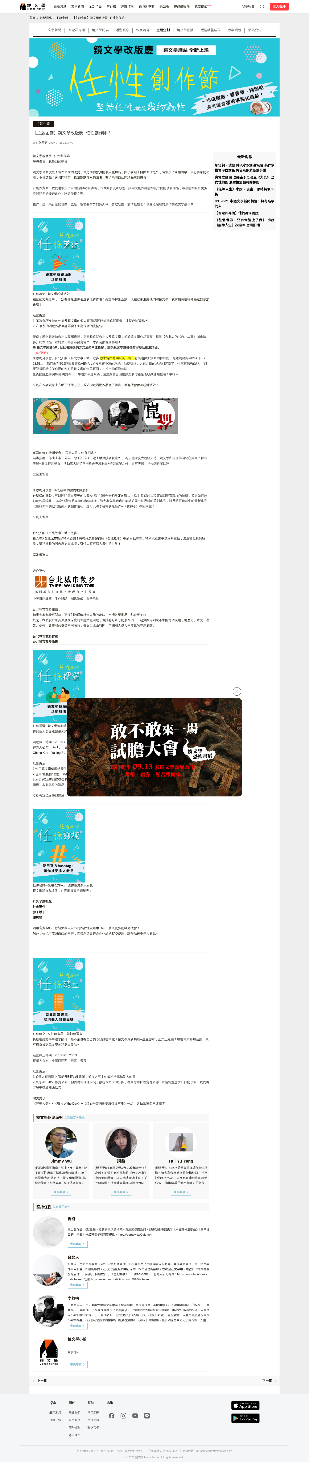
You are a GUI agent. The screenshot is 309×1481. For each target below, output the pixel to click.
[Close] (237, 691)
